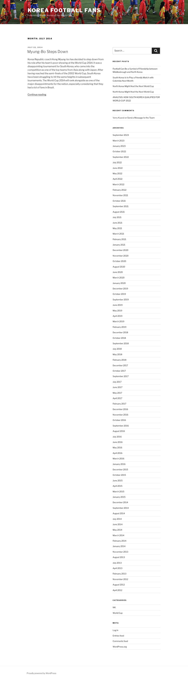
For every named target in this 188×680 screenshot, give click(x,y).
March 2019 (118, 321)
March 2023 (118, 140)
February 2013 (119, 573)
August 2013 (119, 557)
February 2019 (119, 327)
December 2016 (120, 409)
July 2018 (117, 349)
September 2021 (121, 206)
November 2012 (120, 579)
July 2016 (117, 436)
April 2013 (117, 568)
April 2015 (117, 486)
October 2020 (119, 261)
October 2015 (119, 475)
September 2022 (121, 157)
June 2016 (117, 442)
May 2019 (117, 310)
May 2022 (117, 173)
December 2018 (120, 332)
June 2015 (117, 480)
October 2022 (119, 151)
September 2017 (121, 376)
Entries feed (118, 635)
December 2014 (120, 502)
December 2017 (120, 365)
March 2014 (118, 535)
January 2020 (119, 283)
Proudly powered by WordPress (41, 673)
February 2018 (119, 360)
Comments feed (120, 641)
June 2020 (118, 272)
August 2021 (119, 212)
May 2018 (117, 354)
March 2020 (119, 277)
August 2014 (119, 513)
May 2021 (117, 228)
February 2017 (119, 403)
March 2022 (118, 184)
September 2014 (121, 508)
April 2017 (117, 398)
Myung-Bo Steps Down (47, 51)
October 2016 (119, 420)
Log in (115, 630)
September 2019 (121, 299)
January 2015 (119, 497)
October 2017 (119, 371)
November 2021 (120, 195)
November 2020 (121, 255)
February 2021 (119, 239)
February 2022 (119, 190)
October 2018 (119, 338)
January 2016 (119, 464)
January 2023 (119, 146)
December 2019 (120, 288)
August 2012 (119, 584)
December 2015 (120, 469)
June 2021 (117, 222)
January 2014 (119, 546)
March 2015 (118, 491)
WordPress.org (120, 646)
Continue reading (37, 94)
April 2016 (117, 453)
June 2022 (117, 168)
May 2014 (117, 530)
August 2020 (119, 266)
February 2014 (119, 541)
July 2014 (117, 519)
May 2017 (117, 393)
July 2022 (117, 162)
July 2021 (117, 217)
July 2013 (117, 563)
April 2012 (117, 590)
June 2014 (117, 524)
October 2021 (119, 201)
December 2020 (120, 250)
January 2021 (119, 244)
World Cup (117, 613)
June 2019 (117, 305)
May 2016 (117, 447)
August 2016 (119, 431)
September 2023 (121, 135)
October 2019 (119, 294)
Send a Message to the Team (141, 117)
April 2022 (117, 179)
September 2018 (121, 343)
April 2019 (117, 316)
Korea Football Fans (64, 10)
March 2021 (118, 233)
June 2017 (117, 387)
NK (114, 607)
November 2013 (120, 552)
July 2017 (117, 382)
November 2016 (120, 414)
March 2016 (118, 458)
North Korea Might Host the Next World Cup (133, 86)
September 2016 (121, 425)
